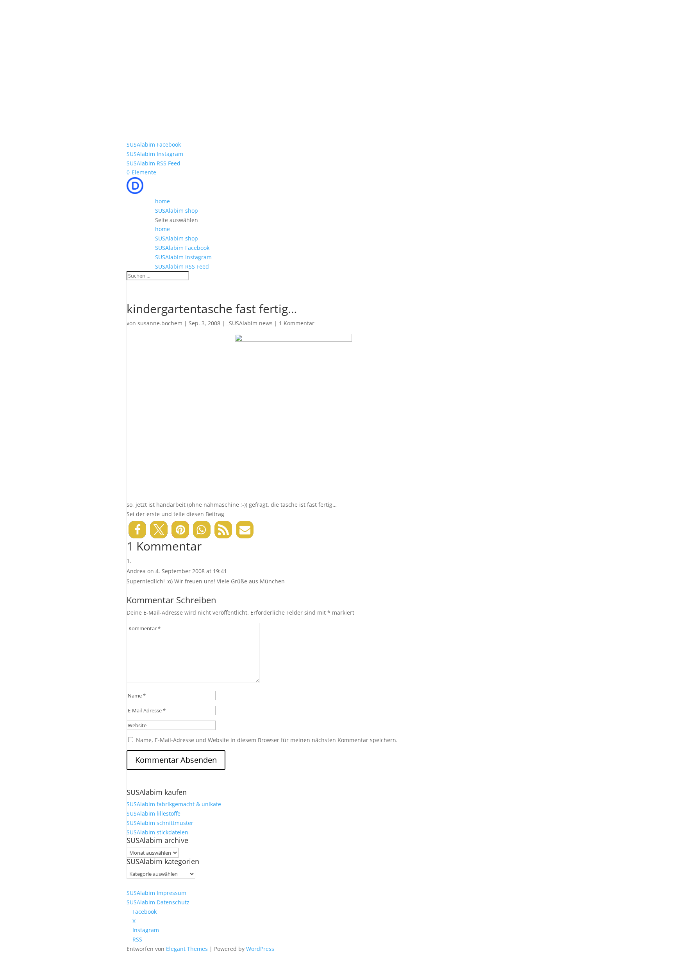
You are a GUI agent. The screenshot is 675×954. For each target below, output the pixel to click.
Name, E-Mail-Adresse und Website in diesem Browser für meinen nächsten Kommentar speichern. (267, 740)
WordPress (260, 948)
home (162, 201)
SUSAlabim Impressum (156, 893)
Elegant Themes (187, 948)
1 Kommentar (296, 323)
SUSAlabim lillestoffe (153, 813)
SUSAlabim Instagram (155, 154)
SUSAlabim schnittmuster (160, 823)
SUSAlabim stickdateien (157, 832)
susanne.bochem (160, 323)
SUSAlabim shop (176, 210)
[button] (137, 529)
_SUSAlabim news (250, 323)
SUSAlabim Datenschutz (158, 902)
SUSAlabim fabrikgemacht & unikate (174, 804)
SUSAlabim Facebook (154, 144)
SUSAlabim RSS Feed (153, 163)
